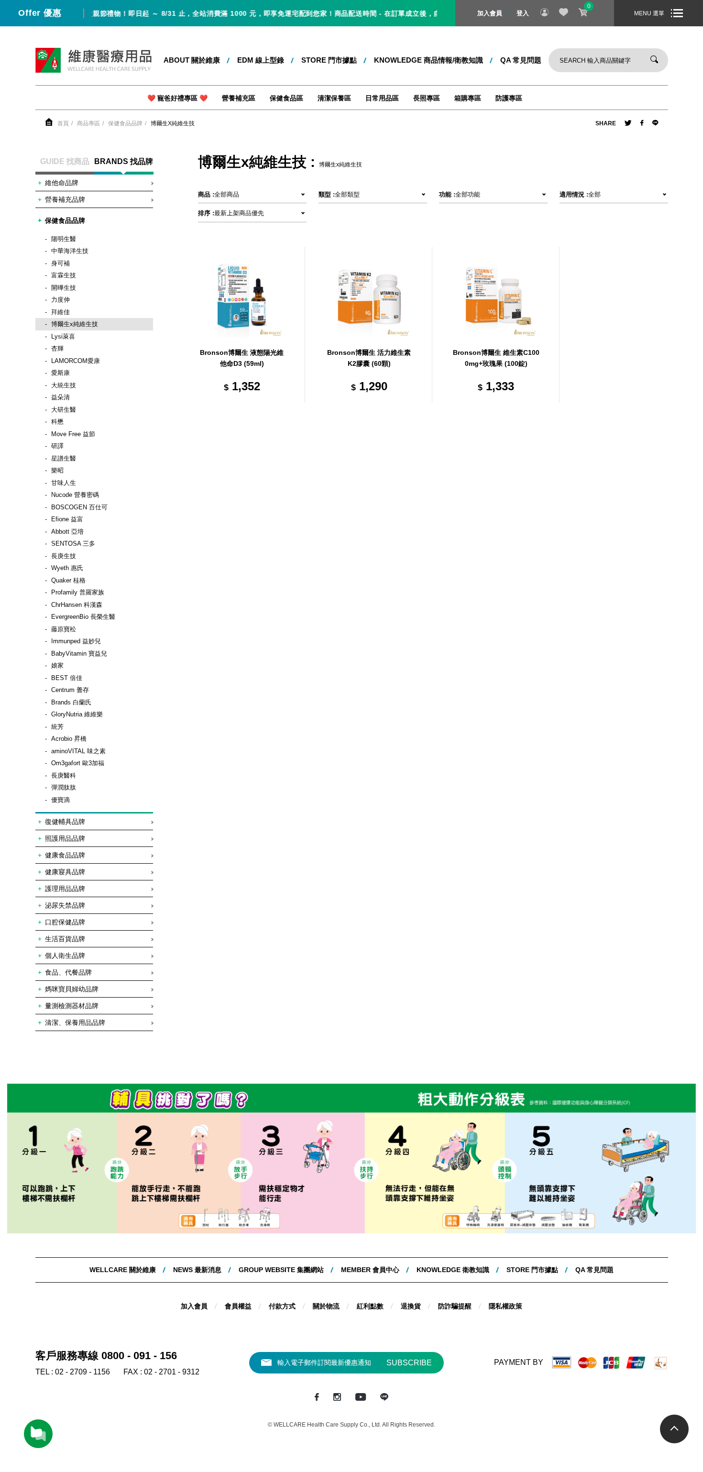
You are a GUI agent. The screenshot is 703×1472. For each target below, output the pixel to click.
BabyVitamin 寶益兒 (79, 653)
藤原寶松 (63, 629)
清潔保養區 (334, 98)
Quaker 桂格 (68, 580)
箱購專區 (467, 98)
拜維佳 (60, 312)
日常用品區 (382, 98)
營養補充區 (238, 98)
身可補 (60, 263)
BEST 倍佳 (66, 677)
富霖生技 (63, 275)
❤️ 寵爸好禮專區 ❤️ (177, 98)
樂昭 (57, 470)
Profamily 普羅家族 (77, 592)
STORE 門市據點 (329, 60)
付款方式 (282, 1306)
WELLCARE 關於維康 (122, 1270)
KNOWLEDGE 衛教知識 (453, 1270)
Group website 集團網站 (281, 1270)
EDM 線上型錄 (260, 60)
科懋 (57, 421)
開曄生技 (63, 287)
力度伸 (60, 299)
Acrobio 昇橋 (69, 738)
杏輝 (57, 348)
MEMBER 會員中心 (370, 1270)
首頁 (63, 123)
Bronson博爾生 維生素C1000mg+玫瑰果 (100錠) (496, 358)
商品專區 (88, 123)
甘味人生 (63, 482)
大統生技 (63, 385)
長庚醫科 (63, 775)
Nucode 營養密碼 (75, 494)
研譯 (57, 446)
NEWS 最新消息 (197, 1270)
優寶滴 (60, 799)
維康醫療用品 (93, 60)
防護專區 (508, 98)
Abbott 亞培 (67, 531)
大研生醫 (63, 409)
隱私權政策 (505, 1306)
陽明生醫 (63, 238)
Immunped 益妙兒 (76, 641)
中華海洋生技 (69, 250)
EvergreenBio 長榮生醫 (83, 616)
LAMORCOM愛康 (75, 360)
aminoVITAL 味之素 (78, 751)
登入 (522, 13)
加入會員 (489, 13)
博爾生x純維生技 (173, 123)
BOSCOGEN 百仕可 (79, 507)
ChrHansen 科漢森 (76, 604)
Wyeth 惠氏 (67, 567)
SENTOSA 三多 (73, 543)
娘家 (57, 665)
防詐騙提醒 (455, 1306)
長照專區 (426, 98)
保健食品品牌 (125, 123)
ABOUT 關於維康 (192, 60)
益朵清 (60, 397)
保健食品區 (286, 98)
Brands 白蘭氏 (71, 702)
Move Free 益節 (73, 434)
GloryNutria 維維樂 (77, 714)
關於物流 (326, 1306)
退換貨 (411, 1306)
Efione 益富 (67, 519)
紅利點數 (370, 1306)
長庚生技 (63, 556)
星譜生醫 (63, 458)
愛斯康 (60, 372)
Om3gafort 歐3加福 (77, 763)
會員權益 (238, 1306)
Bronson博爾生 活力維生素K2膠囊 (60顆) (369, 358)
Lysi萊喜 (63, 336)
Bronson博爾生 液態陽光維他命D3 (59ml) (242, 358)
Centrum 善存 (70, 689)
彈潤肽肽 (63, 787)
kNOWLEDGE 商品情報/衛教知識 (428, 60)
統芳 (57, 726)
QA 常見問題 (520, 60)
